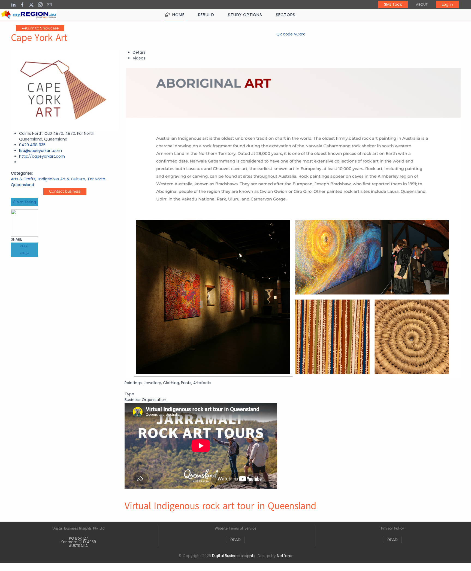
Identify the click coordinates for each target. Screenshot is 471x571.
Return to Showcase (40, 28)
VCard (300, 34)
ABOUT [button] (422, 4)
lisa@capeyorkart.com (40, 150)
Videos (139, 58)
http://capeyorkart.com (42, 156)
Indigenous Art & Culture (61, 179)
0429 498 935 (32, 145)
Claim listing (24, 201)
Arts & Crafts (23, 179)
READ (235, 539)
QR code (284, 34)
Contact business (65, 191)
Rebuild (206, 14)
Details (139, 52)
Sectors (286, 14)
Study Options (245, 14)
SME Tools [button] (393, 4)
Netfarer (285, 555)
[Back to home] (28, 14)
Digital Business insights (233, 555)
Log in (447, 4)
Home (178, 14)
